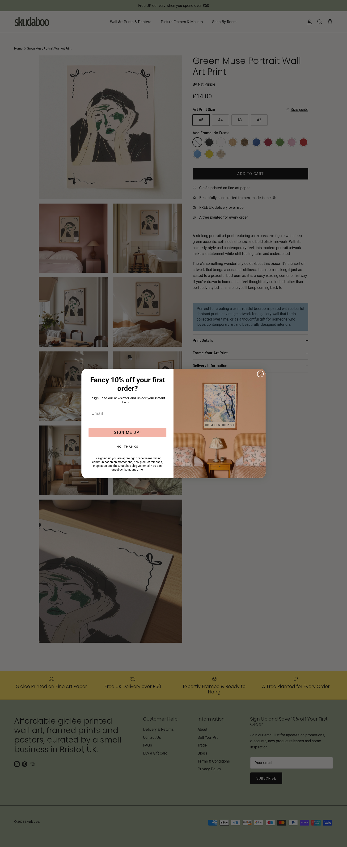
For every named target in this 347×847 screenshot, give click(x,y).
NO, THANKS (128, 446)
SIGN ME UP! (127, 432)
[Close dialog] (260, 374)
